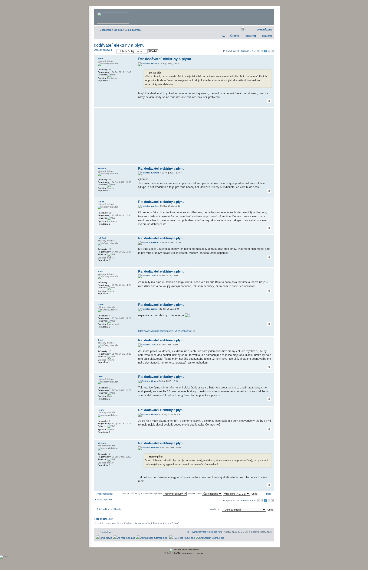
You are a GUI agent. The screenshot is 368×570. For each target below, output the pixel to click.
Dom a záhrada (133, 30)
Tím (187, 532)
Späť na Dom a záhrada (108, 509)
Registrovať (250, 36)
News (108, 538)
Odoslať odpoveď (103, 50)
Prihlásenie (266, 36)
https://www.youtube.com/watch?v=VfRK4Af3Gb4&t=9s (166, 331)
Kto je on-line (103, 519)
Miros (154, 63)
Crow (154, 381)
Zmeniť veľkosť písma (249, 29)
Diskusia (118, 30)
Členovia (234, 36)
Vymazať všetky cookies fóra (206, 532)
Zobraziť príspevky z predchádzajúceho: (141, 493)
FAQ (223, 36)
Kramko (155, 173)
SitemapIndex (161, 538)
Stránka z (248, 51)
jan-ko (154, 206)
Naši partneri (188, 553)
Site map (130, 538)
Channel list (217, 538)
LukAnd (155, 242)
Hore (271, 105)
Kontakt (200, 553)
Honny (154, 414)
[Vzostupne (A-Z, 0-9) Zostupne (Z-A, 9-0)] (241, 493)
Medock (155, 447)
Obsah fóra (105, 30)
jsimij (154, 309)
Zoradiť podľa (195, 493)
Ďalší (269, 493)
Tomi (153, 275)
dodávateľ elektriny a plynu (119, 45)
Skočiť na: (215, 509)
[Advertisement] (198, 20)
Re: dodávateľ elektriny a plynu (164, 59)
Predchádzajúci (104, 493)
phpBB (176, 553)
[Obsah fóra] (113, 17)
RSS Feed (189, 538)
